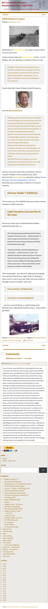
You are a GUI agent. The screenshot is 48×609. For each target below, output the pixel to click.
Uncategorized (8, 552)
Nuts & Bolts (7, 540)
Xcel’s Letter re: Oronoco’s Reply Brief (20, 298)
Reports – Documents (10, 549)
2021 (4, 571)
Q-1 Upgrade (9, 522)
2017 (4, 577)
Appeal (7, 502)
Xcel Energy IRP (10, 497)
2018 (4, 575)
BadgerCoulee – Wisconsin (14, 504)
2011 (4, 591)
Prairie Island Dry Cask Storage (15, 493)
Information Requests (12, 545)
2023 (4, 566)
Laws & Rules (7, 536)
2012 (4, 589)
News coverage (8, 538)
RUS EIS (9, 513)
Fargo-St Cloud (10, 516)
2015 (4, 582)
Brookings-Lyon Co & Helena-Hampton (18, 484)
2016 (4, 580)
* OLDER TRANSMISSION (12, 500)
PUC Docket (7, 543)
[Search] (43, 470)
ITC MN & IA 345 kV (11, 520)
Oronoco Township (14, 340)
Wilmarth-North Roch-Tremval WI (16, 495)
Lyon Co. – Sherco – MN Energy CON (17, 488)
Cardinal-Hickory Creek (12, 511)
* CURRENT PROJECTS (10, 479)
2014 (4, 584)
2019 (4, 573)
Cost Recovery (7, 531)
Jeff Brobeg (36, 338)
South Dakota (9, 524)
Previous (4, 15)
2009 (4, 595)
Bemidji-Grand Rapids (12, 506)
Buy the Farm (7, 529)
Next (44, 15)
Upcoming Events (9, 554)
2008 (4, 598)
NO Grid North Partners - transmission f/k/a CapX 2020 (22, 607)
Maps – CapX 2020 (9, 461)
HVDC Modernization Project (15, 486)
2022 (4, 568)
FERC (4, 534)
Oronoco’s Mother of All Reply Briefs (19, 289)
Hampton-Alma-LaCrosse (17, 338)
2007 (4, 600)
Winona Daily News (19, 177)
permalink (29, 340)
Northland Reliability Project (14, 491)
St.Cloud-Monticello (11, 527)
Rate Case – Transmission (11, 547)
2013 (4, 586)
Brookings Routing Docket (14, 509)
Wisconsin (6, 556)
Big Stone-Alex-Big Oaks (13, 482)
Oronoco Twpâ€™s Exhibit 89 (22, 193)
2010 (4, 593)
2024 (4, 564)
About (5, 458)
